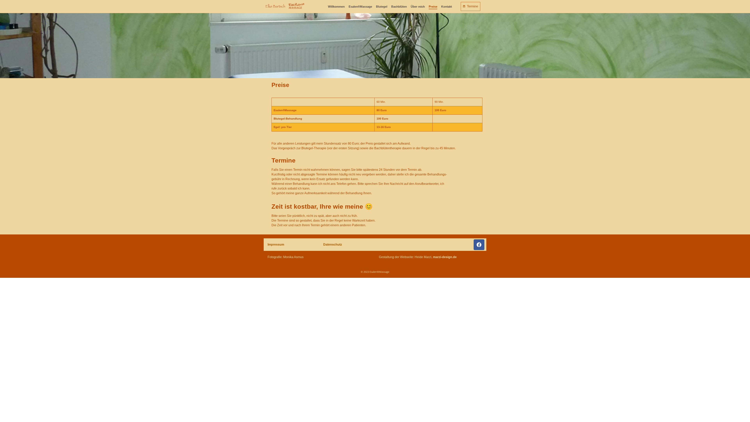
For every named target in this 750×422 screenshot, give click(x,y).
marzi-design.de (445, 257)
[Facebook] (479, 244)
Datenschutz (332, 244)
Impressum (276, 244)
